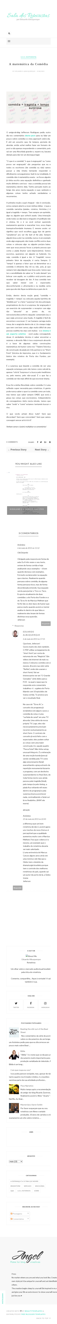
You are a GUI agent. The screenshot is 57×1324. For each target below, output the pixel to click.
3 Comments (12, 442)
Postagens (17, 1213)
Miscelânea (39, 1186)
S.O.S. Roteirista (28, 57)
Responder (46, 624)
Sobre (36, 1191)
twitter (16, 1007)
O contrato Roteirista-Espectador (23, 510)
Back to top (43, 1318)
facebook (30, 1007)
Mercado (27, 1186)
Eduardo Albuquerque (31, 633)
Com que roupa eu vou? (21, 1070)
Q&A (12, 1191)
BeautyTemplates (33, 1311)
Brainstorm (15, 1186)
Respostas (19, 626)
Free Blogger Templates (33, 1314)
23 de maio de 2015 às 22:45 (34, 819)
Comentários (18, 1219)
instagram (45, 1007)
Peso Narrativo (26, 1086)
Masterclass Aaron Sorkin (31, 1104)
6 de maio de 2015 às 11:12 (28, 548)
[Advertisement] (33, 1139)
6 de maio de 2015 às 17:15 (34, 639)
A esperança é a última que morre (24, 1181)
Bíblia (22, 1051)
